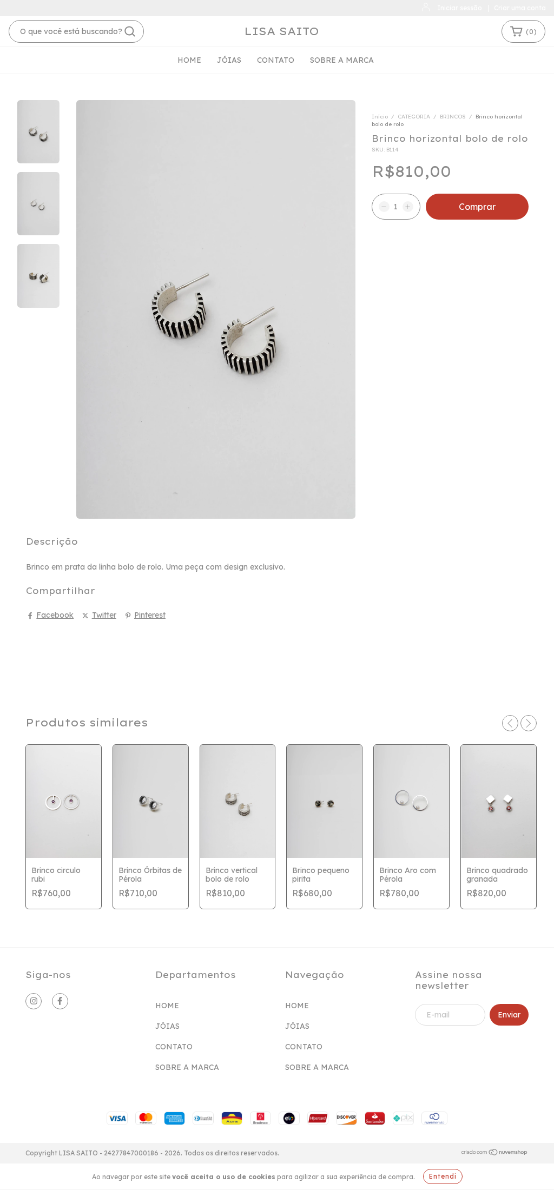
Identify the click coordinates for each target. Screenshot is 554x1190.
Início (380, 116)
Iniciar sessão (459, 8)
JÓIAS (229, 60)
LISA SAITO (281, 31)
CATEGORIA (414, 116)
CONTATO (275, 60)
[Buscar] (130, 31)
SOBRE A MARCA (342, 60)
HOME (189, 60)
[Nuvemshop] (495, 1153)
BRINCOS (453, 116)
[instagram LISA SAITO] (33, 1001)
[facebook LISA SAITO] (60, 1001)
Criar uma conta (520, 8)
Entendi (443, 1176)
